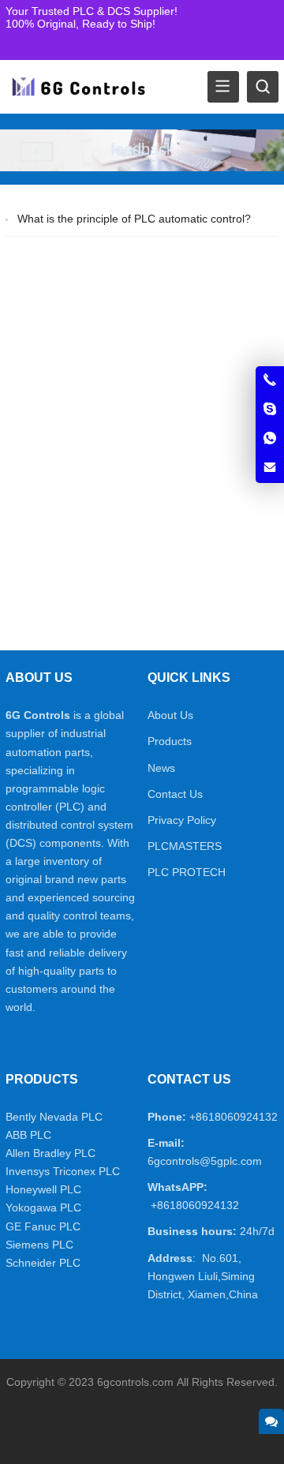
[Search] (262, 87)
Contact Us (175, 794)
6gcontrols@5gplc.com (205, 1161)
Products (170, 741)
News (161, 768)
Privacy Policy (182, 820)
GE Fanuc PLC (43, 1226)
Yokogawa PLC (43, 1207)
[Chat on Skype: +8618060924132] (270, 409)
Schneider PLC (43, 1262)
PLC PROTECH (187, 872)
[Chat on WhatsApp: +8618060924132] (270, 439)
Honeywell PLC (43, 1189)
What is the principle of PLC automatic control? (134, 218)
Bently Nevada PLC (54, 1116)
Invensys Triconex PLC (63, 1171)
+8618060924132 (233, 1116)
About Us (170, 715)
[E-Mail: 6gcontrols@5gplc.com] (270, 468)
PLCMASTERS (185, 846)
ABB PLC (28, 1135)
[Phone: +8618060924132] (270, 380)
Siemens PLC (39, 1244)
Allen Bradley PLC (50, 1153)
